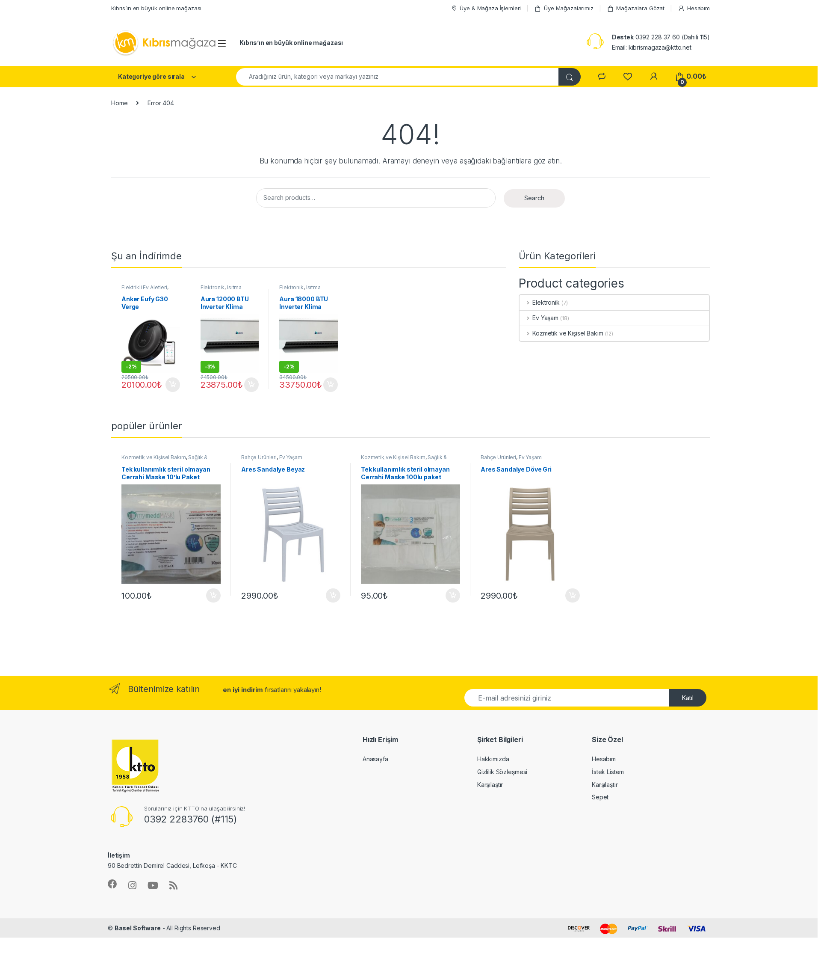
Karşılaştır (490, 784)
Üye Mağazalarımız (569, 8)
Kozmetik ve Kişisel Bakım (567, 333)
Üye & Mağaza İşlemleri (490, 8)
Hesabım (698, 8)
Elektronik (213, 287)
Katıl (688, 697)
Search (534, 198)
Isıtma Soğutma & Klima (221, 290)
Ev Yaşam (545, 317)
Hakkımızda (493, 759)
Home (119, 103)
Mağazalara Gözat (640, 8)
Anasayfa (375, 759)
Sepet (600, 797)
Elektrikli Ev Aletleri (144, 287)
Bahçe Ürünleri (259, 457)
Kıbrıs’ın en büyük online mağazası (156, 8)
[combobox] (397, 77)
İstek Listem (608, 771)
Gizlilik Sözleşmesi (502, 771)
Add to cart (172, 384)
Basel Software (138, 928)
